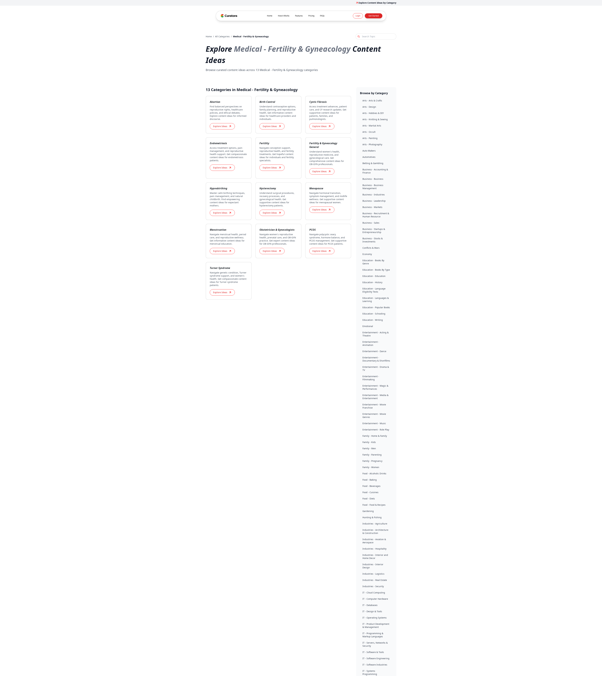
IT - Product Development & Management (375, 625)
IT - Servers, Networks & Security (375, 644)
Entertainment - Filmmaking (370, 378)
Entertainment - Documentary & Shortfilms (376, 359)
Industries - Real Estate (374, 580)
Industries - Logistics (373, 573)
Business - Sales (370, 222)
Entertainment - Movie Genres (374, 415)
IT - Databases (370, 605)
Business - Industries (373, 194)
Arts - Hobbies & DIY (373, 113)
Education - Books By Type (376, 269)
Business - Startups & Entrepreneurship (373, 231)
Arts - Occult (368, 131)
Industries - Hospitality (374, 548)
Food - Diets (368, 498)
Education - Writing (372, 319)
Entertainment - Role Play (375, 429)
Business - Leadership (374, 200)
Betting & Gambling (372, 163)
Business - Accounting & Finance (375, 171)
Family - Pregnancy (372, 460)
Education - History (372, 282)
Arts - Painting (370, 138)
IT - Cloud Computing (373, 592)
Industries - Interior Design (372, 566)
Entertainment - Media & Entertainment (375, 397)
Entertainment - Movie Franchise (374, 406)
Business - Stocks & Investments (372, 240)
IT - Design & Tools (372, 611)
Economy (367, 254)
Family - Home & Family (374, 435)
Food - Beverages (371, 486)
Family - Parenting (372, 454)
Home (269, 15)
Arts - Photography (372, 144)
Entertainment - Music (374, 423)
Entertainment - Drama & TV (375, 368)
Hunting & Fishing (372, 517)
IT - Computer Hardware (375, 598)
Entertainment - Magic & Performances (375, 387)
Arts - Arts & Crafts (372, 100)
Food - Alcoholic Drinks (374, 473)
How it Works (283, 15)
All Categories (222, 36)
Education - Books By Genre (373, 262)
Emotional (367, 326)
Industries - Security (373, 586)
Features (299, 15)
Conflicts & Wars (371, 247)
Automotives (368, 156)
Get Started (374, 15)
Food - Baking (369, 479)
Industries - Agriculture (374, 523)
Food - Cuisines (370, 492)
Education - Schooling (373, 313)
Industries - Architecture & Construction (375, 531)
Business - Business (372, 178)
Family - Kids (369, 442)
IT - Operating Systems (374, 617)
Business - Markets (372, 207)
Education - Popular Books (376, 307)
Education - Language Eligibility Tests (373, 290)
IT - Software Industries (374, 664)
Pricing (311, 15)
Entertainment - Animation (370, 343)
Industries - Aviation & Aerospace (374, 541)
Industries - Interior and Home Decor (375, 556)
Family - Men (369, 448)
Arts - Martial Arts (371, 125)
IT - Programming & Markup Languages (372, 635)
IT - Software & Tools (373, 652)
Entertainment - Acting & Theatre (375, 334)
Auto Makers (369, 150)
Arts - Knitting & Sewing (375, 119)
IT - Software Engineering (375, 658)
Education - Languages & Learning (375, 299)
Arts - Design (369, 106)
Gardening (368, 511)
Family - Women (370, 467)
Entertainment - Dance (374, 351)
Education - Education (373, 276)
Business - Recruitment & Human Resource (375, 215)
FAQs (322, 15)
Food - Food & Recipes (373, 504)
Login (358, 15)
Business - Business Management (372, 187)
